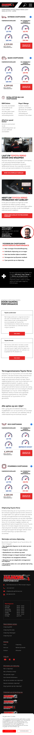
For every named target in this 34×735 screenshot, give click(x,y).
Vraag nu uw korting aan (26, 46)
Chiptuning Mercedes (8, 630)
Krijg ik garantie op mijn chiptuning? (12, 686)
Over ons (5, 647)
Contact (5, 650)
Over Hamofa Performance (10, 677)
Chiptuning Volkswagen (9, 633)
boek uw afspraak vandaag (13, 173)
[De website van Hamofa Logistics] (17, 713)
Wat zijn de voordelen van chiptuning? (13, 680)
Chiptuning (18, 644)
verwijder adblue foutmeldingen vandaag (16, 215)
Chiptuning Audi (7, 635)
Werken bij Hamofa (20, 647)
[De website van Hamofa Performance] (17, 707)
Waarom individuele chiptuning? (11, 683)
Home (4, 644)
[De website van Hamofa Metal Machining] (17, 696)
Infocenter (18, 650)
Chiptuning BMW (7, 627)
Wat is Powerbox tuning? (9, 671)
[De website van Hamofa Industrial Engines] (17, 702)
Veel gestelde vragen (8, 674)
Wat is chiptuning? (8, 668)
